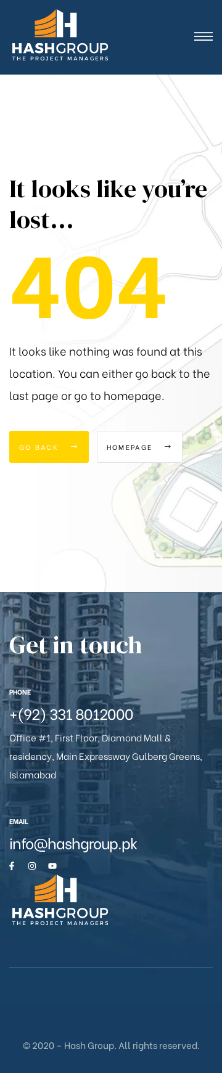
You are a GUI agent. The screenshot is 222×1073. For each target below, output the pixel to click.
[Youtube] (52, 866)
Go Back (40, 447)
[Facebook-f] (11, 866)
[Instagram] (32, 866)
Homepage (131, 447)
